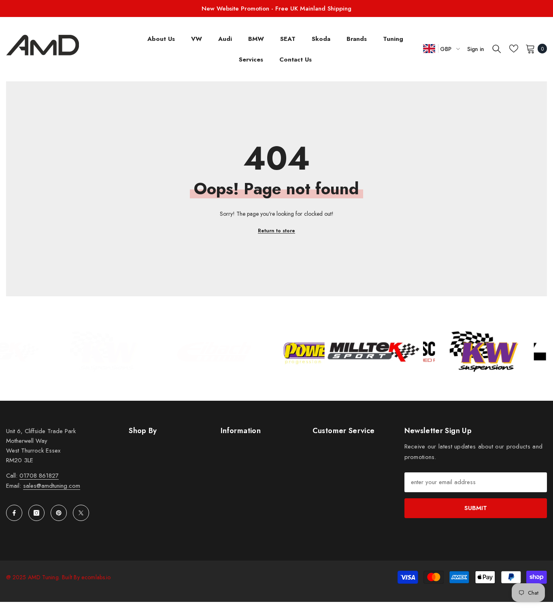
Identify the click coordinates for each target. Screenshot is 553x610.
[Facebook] (14, 513)
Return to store (276, 230)
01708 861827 (39, 475)
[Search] (496, 48)
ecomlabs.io (96, 577)
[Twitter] (81, 513)
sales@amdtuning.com (51, 485)
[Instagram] (36, 513)
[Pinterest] (59, 513)
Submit (475, 508)
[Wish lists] (513, 48)
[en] (429, 48)
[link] (65, 352)
